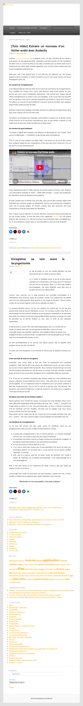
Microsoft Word (13, 576)
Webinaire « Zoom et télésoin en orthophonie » (25, 522)
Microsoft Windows (57, 573)
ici (25, 135)
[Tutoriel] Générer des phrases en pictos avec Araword (27, 593)
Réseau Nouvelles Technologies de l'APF (22, 660)
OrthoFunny (13, 642)
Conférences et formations (18, 532)
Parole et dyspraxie (15, 658)
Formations (43, 28)
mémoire (32, 576)
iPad (21, 568)
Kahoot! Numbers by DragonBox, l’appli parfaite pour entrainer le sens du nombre (36, 520)
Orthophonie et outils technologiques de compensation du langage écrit (33, 649)
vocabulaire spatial (15, 582)
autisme (13, 564)
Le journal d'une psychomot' (18, 633)
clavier (26, 565)
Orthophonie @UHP (15, 644)
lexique (67, 569)
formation (50, 564)
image (68, 565)
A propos (12, 33)
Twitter (51, 579)
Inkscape (12, 569)
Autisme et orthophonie (17, 612)
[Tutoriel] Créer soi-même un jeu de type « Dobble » (44, 595)
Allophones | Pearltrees (17, 597)
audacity (32, 248)
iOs (16, 569)
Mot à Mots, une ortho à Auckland (20, 637)
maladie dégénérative (25, 510)
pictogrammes (39, 576)
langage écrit (52, 569)
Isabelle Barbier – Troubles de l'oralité (21, 626)
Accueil (12, 28)
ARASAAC (63, 561)
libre (51, 248)
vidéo (59, 248)
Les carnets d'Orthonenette (18, 635)
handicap (62, 565)
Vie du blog (13, 548)
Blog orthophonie (15, 614)
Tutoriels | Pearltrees (16, 595)
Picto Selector (48, 576)
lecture (60, 569)
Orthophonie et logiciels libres (19, 646)
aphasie (39, 560)
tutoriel (55, 248)
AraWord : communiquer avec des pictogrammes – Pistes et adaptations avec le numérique (39, 590)
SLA (42, 510)
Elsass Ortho (13, 621)
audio (37, 248)
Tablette (24, 508)
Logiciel (18, 248)
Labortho (12, 628)
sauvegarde (36, 510)
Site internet (13, 544)
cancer (49, 508)
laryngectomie (44, 248)
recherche (57, 576)
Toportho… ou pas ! (15, 663)
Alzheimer (22, 561)
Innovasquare (13, 624)
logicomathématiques (29, 573)
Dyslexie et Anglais (15, 619)
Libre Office (18, 573)
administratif (13, 561)
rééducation (19, 579)
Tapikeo (56, 216)
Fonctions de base (15, 535)
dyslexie (41, 564)
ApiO (10, 605)
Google (57, 565)
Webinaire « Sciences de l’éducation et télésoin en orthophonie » (31, 524)
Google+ (11, 687)
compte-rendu (33, 565)
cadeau (20, 564)
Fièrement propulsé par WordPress (41, 698)
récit (10, 579)
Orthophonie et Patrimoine (18, 651)
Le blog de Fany (14, 630)
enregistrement (56, 508)
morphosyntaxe (24, 576)
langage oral (43, 569)
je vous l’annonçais (22, 58)
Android (30, 560)
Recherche (12, 541)
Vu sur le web (13, 551)
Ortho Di (12, 640)
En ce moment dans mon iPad (27, 28)
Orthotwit (12, 656)
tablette (37, 579)
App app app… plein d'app (18, 607)
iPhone (27, 569)
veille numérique (59, 579)
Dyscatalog (12, 617)
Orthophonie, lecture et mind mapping (22, 653)
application (39, 508)
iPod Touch (34, 569)
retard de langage (67, 576)
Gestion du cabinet (15, 537)
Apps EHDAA (13, 610)
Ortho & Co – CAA (24, 33)
